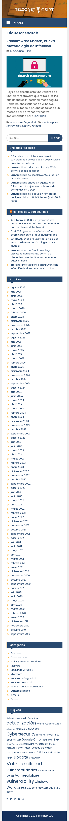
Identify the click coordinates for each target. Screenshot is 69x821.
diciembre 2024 (20, 371)
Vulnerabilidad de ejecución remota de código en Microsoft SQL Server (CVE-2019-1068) (36, 197)
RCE (39, 752)
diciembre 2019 (19, 621)
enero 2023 (17, 467)
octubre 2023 (18, 429)
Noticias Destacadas (23, 682)
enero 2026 (17, 316)
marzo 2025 (17, 358)
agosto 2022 (18, 488)
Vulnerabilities (27, 775)
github (9, 740)
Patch (19, 747)
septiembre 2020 (21, 584)
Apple (58, 723)
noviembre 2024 (20, 375)
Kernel (49, 739)
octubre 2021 (18, 529)
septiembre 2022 (20, 483)
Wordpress (17, 787)
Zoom (14, 699)
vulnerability (20, 781)
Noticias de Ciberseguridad (30, 212)
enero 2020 (17, 617)
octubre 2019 (18, 629)
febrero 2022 (18, 513)
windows (36, 125)
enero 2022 (17, 517)
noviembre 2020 (20, 575)
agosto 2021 (17, 538)
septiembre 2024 (21, 383)
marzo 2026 (18, 308)
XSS (29, 787)
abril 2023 (16, 454)
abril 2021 (16, 554)
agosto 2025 (18, 337)
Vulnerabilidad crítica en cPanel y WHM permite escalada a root (33, 169)
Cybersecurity (21, 734)
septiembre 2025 (20, 333)
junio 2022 (16, 496)
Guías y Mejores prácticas (26, 661)
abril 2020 (16, 604)
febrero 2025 (18, 362)
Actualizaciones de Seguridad (23, 718)
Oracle (52, 744)
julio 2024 (16, 392)
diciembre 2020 (20, 571)
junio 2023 (16, 446)
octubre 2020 (18, 579)
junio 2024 (17, 396)
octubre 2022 (18, 479)
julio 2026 (16, 291)
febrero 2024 (18, 412)
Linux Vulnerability (15, 744)
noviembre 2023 (20, 425)
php (42, 748)
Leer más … (41, 116)
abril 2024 (16, 404)
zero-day (37, 787)
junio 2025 (16, 346)
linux (56, 739)
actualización (21, 723)
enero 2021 (17, 567)
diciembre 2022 (20, 471)
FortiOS (55, 735)
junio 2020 (17, 596)
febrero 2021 (18, 563)
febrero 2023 (18, 463)
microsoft (41, 744)
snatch (26, 125)
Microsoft (16, 674)
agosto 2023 (18, 437)
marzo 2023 (17, 458)
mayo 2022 (17, 500)
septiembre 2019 (20, 634)
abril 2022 (16, 504)
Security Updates (51, 752)
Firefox (39, 735)
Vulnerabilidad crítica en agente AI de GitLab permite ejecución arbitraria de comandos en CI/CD (33, 186)
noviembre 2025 (20, 325)
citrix (36, 728)
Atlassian (11, 729)
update (21, 757)
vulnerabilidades (22, 770)
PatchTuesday (32, 747)
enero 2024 (17, 417)
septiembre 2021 (20, 533)
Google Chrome (34, 739)
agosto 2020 (18, 588)
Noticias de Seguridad (23, 122)
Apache (50, 723)
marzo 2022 (17, 508)
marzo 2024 (18, 408)
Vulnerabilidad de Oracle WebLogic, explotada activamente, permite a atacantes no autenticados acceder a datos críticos (33, 255)
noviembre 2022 (20, 475)
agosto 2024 (18, 387)
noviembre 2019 (20, 625)
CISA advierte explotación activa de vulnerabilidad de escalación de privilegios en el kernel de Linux (35, 159)
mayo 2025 (17, 350)
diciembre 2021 (19, 521)
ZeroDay (48, 787)
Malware (15, 665)
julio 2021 (16, 542)
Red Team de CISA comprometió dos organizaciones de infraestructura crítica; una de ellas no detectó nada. (35, 223)
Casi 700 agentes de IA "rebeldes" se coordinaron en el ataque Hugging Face (34, 233)
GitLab (17, 739)
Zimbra (15, 695)
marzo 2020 (18, 609)
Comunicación (19, 657)
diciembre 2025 (20, 321)
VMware (34, 758)
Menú (18, 23)
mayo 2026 (17, 300)
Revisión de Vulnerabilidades (27, 686)
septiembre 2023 (20, 433)
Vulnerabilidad (24, 763)
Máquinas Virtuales (22, 670)
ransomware (14, 125)
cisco (29, 728)
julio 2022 (16, 492)
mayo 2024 (17, 400)
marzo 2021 (17, 559)
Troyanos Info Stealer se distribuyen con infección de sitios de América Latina (34, 266)
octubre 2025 (18, 329)
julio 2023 (16, 442)
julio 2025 (16, 341)
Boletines (16, 653)
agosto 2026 (18, 287)
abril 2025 (16, 354)
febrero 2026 (18, 312)
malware (28, 744)
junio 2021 (16, 546)
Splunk (10, 758)
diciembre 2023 (20, 421)
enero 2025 (17, 367)
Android (40, 723)
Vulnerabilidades (20, 690)
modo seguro (50, 122)
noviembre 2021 (20, 525)
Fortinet (47, 734)
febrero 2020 (18, 613)
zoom (10, 791)
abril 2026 (16, 304)
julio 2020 (16, 592)
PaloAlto (11, 747)
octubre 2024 (19, 379)
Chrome (20, 728)
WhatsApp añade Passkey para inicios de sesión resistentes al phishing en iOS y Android (34, 242)
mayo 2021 (17, 550)
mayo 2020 (17, 600)
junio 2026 (17, 296)
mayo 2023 (17, 450)
